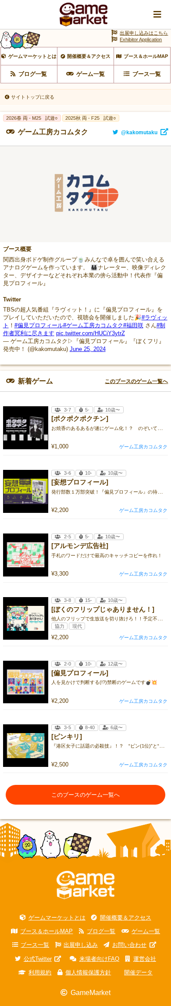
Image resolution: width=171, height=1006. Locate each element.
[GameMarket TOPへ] (85, 885)
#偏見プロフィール (38, 325)
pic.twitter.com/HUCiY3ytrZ (90, 333)
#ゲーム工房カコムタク (93, 325)
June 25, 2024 (88, 349)
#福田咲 (133, 325)
